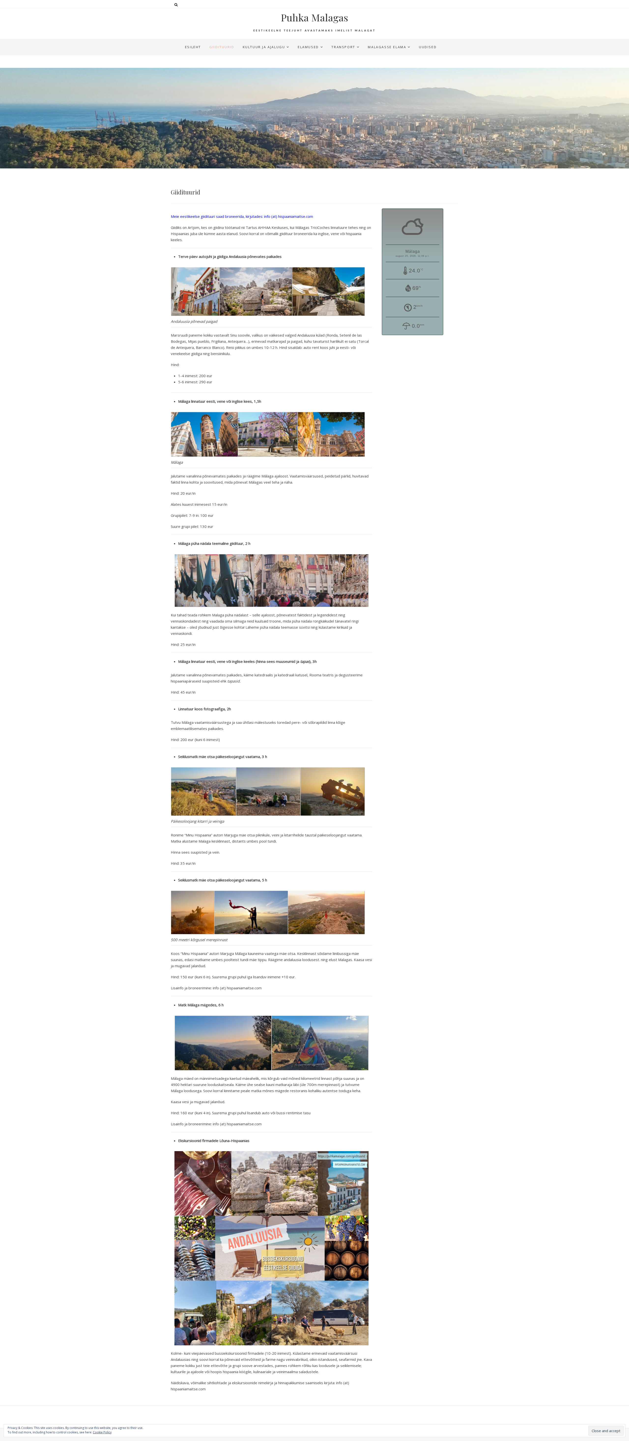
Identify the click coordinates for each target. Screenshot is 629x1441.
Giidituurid (221, 47)
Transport (343, 47)
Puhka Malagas (314, 17)
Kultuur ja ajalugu (264, 47)
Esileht (193, 47)
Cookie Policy (102, 1432)
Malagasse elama (387, 47)
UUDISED (428, 47)
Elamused (308, 47)
